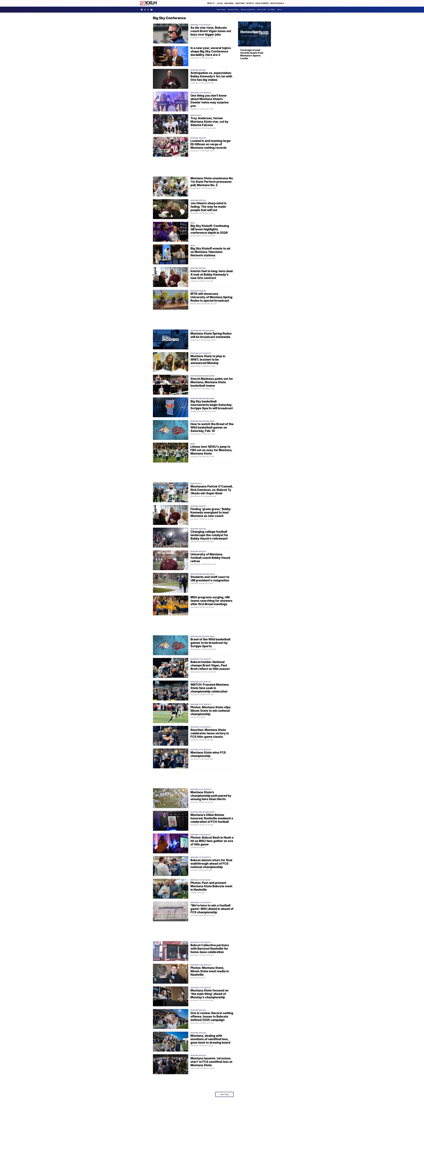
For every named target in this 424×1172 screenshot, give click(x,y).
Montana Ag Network (248, 9)
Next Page (224, 1094)
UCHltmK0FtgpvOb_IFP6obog (152, 10)
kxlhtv (142, 10)
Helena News (221, 9)
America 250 (261, 9)
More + (279, 9)
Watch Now (276, 3)
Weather (240, 3)
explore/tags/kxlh (145, 10)
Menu (210, 3)
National (229, 3)
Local (220, 3)
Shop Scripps (262, 3)
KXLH (148, 10)
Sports (250, 3)
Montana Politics (233, 9)
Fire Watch (271, 9)
